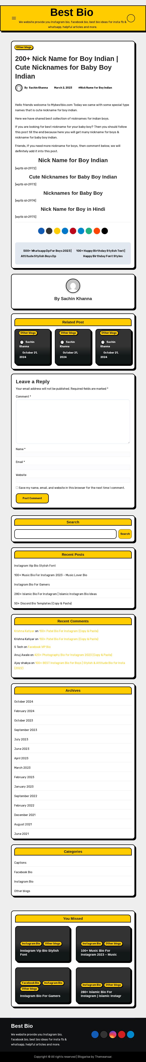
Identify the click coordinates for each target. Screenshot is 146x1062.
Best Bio (71, 12)
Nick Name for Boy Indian (96, 87)
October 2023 (23, 720)
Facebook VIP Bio (39, 647)
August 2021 (23, 824)
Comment (23, 396)
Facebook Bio (23, 872)
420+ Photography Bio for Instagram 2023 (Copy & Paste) (73, 655)
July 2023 (21, 739)
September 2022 (25, 796)
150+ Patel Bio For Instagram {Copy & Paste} (68, 631)
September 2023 (25, 730)
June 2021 (21, 834)
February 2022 (24, 805)
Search (73, 522)
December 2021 (25, 815)
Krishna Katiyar (24, 631)
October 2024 (23, 701)
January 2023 (23, 786)
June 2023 (21, 749)
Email (20, 462)
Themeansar (103, 1056)
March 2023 (22, 767)
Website (21, 475)
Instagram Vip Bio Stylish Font (35, 565)
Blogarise (84, 1056)
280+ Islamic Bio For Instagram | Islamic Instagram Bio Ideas (55, 594)
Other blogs (23, 47)
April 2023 (21, 758)
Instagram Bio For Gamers (32, 584)
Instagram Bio (23, 881)
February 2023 (24, 777)
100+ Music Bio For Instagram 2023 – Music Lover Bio (50, 575)
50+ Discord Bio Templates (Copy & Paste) (43, 603)
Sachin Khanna (38, 87)
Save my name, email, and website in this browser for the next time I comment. (72, 487)
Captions (20, 862)
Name (20, 449)
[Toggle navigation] (14, 18)
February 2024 (24, 711)
